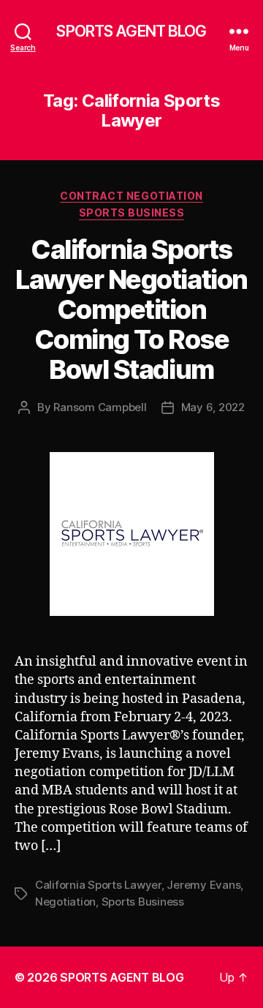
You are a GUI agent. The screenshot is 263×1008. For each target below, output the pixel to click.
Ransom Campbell (99, 407)
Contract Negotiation (131, 195)
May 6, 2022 (213, 407)
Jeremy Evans (203, 885)
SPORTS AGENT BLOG (131, 31)
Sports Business (132, 212)
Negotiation (65, 902)
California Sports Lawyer (98, 885)
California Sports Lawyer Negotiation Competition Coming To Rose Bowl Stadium (131, 309)
